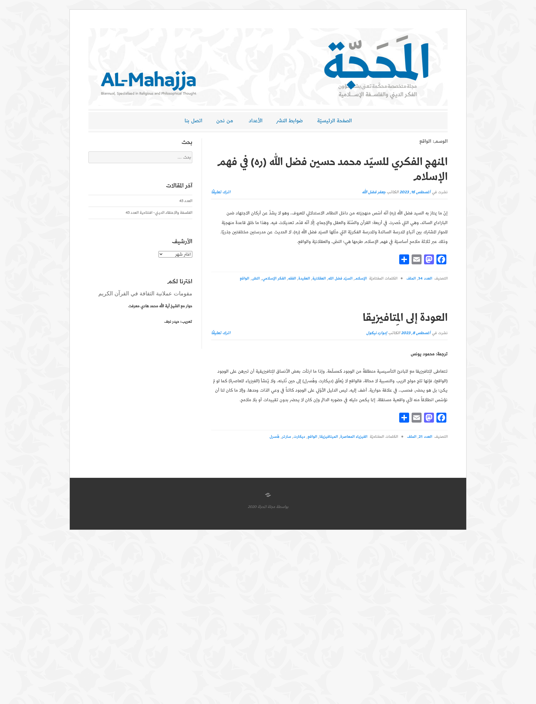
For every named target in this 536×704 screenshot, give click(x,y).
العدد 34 (425, 278)
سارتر (286, 437)
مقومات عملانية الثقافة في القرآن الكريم (145, 293)
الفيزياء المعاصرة (353, 437)
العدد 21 (425, 437)
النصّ (256, 278)
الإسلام (361, 278)
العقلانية (319, 278)
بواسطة (282, 506)
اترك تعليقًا (220, 192)
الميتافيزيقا (328, 437)
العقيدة (304, 278)
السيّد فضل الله (340, 278)
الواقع (244, 278)
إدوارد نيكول (376, 333)
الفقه (292, 278)
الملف (411, 278)
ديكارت (299, 437)
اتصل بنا (193, 121)
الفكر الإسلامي (274, 278)
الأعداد (255, 121)
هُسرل (274, 437)
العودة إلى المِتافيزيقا (405, 318)
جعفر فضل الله (374, 192)
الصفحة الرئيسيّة (334, 121)
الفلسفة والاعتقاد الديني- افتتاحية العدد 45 (159, 212)
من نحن (224, 121)
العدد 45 (185, 201)
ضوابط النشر (289, 121)
